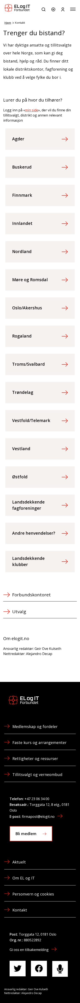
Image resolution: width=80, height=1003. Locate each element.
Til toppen (54, 990)
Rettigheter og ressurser (35, 758)
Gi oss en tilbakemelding (29, 949)
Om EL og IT (23, 878)
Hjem (7, 23)
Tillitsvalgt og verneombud (37, 774)
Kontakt (19, 910)
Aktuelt (19, 862)
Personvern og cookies (33, 894)
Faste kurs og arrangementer (39, 742)
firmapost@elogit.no (38, 816)
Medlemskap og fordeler (35, 726)
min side (31, 110)
